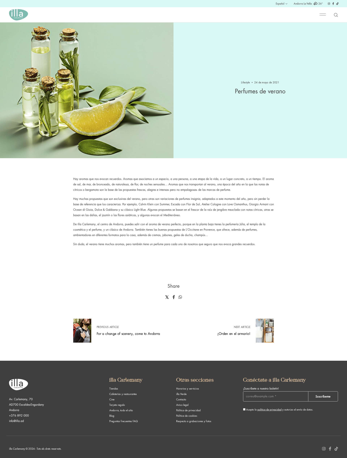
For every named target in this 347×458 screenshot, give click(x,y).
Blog (111, 416)
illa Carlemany (87, 224)
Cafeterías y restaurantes (123, 394)
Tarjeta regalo (117, 405)
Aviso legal (182, 405)
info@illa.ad (16, 421)
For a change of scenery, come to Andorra (128, 333)
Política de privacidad (188, 410)
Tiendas (113, 388)
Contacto (181, 399)
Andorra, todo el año (121, 410)
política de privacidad (269, 409)
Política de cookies (186, 416)
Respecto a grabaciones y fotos (193, 421)
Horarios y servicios (187, 388)
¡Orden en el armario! (233, 333)
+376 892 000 (19, 415)
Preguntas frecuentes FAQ (123, 421)
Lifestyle (245, 82)
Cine (112, 399)
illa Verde (181, 394)
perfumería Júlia (235, 224)
